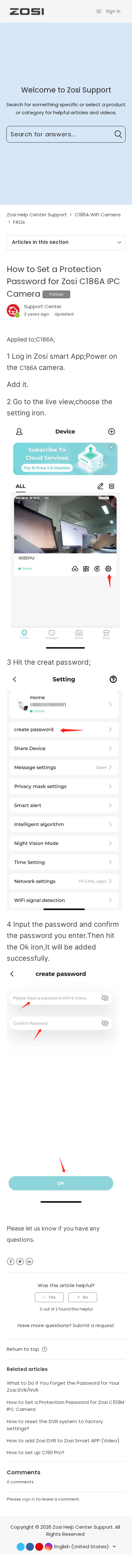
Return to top (23, 1349)
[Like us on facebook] (30, 1547)
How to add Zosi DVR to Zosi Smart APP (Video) (63, 1440)
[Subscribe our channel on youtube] (39, 1547)
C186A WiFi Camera (97, 214)
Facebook (11, 1262)
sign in (28, 1499)
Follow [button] (56, 294)
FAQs (19, 222)
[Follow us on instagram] (49, 1547)
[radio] (49, 1297)
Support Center (43, 306)
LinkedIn (29, 1262)
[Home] (26, 11)
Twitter (20, 1262)
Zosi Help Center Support (37, 214)
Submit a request (93, 1325)
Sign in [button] (113, 11)
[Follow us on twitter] (21, 1547)
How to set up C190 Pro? (35, 1452)
